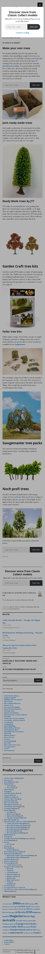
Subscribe (34, 27)
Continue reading (22, 33)
